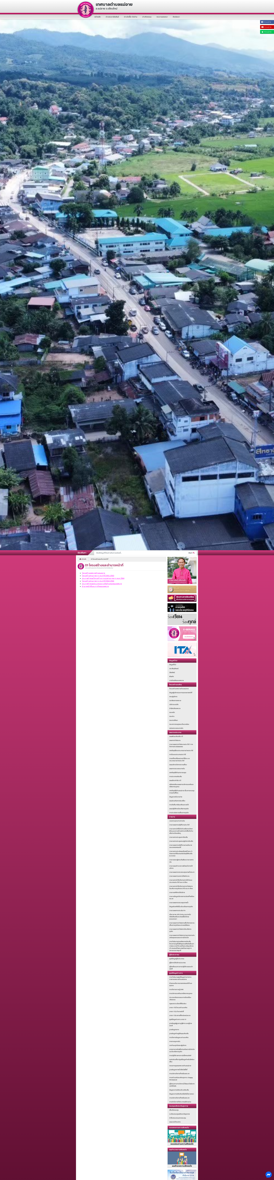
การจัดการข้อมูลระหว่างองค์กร (178, 1037)
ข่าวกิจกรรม (146, 16)
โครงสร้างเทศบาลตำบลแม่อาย (179, 689)
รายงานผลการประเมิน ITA (177, 910)
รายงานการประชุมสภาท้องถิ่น (178, 837)
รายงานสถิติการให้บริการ (177, 892)
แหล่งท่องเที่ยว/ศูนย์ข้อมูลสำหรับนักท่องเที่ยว (181, 1060)
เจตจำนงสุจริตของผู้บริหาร (177, 1045)
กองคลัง (172, 712)
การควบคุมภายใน (174, 1041)
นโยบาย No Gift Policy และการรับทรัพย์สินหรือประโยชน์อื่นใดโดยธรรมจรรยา (180, 916)
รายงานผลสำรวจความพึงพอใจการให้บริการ (181, 867)
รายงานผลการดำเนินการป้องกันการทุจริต (180, 930)
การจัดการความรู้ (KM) (176, 989)
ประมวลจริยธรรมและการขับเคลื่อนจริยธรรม (180, 998)
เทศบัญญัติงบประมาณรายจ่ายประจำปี (181, 750)
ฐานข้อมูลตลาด (174, 1029)
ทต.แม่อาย (267, 31)
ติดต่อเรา (176, 16)
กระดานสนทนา (162, 16)
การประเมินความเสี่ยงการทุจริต (179, 813)
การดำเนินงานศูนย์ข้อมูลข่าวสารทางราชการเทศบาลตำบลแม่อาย (180, 978)
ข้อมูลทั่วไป (172, 665)
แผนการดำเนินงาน (174, 740)
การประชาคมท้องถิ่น (175, 776)
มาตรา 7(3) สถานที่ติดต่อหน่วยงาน (179, 1015)
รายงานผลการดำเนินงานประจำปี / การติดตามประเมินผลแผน (181, 745)
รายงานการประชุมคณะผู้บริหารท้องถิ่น (181, 841)
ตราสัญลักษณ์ (173, 668)
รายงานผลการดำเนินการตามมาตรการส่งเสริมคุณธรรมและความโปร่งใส (182, 936)
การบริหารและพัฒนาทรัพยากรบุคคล (180, 993)
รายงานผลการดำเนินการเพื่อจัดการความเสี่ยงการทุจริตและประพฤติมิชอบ (181, 924)
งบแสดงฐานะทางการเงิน (177, 821)
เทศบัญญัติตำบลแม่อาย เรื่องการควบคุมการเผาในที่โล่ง (181, 792)
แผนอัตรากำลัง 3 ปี (175, 780)
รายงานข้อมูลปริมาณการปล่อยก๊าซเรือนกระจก (181, 897)
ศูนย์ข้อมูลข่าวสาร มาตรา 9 (177, 1019)
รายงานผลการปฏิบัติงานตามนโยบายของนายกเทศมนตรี (180, 846)
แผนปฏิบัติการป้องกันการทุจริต (179, 809)
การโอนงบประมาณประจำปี (177, 754)
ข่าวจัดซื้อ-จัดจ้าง (130, 16)
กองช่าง (171, 716)
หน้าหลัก (97, 16)
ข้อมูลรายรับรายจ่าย (175, 797)
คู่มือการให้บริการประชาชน (177, 963)
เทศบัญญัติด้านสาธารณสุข (177, 772)
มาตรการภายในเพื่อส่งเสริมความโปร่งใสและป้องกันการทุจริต (182, 1050)
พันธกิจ (171, 676)
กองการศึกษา (173, 720)
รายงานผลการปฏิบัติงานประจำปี (179, 825)
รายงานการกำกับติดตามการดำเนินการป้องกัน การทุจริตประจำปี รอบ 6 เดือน (181, 887)
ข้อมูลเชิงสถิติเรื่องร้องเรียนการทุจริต (181, 906)
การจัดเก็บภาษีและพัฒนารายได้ (179, 805)
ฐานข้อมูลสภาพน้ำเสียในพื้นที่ (178, 1070)
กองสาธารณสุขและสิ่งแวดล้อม (179, 724)
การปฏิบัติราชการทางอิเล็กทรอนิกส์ (180, 1055)
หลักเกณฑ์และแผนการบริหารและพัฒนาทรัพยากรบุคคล (181, 785)
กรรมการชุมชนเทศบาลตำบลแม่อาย (180, 1066)
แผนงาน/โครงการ (175, 1122)
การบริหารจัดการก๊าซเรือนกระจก (179, 1073)
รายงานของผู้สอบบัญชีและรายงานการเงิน (181, 861)
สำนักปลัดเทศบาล (174, 708)
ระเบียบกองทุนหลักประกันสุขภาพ (179, 1114)
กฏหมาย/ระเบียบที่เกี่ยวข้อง (177, 1003)
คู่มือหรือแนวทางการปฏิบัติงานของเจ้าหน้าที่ (181, 968)
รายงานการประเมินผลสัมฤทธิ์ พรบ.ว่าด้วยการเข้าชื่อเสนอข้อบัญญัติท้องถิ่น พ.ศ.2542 (180, 853)
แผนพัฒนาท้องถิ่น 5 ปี (176, 736)
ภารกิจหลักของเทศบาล (176, 680)
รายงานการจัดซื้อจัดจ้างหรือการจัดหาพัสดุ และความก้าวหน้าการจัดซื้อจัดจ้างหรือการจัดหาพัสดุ (181, 831)
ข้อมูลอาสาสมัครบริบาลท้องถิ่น (179, 1090)
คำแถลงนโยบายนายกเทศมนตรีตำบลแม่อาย (180, 984)
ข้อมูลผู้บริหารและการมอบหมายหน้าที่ (180, 693)
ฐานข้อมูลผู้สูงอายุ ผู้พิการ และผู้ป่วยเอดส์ (180, 1024)
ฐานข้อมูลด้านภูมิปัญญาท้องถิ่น (178, 1033)
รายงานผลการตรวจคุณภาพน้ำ (178, 903)
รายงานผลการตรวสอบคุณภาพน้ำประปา (181, 872)
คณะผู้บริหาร (173, 696)
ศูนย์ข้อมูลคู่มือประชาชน (176, 959)
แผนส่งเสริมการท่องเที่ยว (177, 801)
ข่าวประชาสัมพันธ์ (112, 16)
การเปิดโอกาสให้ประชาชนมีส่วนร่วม (180, 1102)
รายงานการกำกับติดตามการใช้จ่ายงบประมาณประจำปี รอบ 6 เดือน (180, 881)
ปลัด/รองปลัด (173, 704)
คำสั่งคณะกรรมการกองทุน (177, 1118)
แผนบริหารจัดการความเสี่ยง (178, 765)
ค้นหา (190, 553)
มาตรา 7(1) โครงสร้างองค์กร (178, 1007)
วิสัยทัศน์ (172, 672)
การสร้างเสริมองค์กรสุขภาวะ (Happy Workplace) (181, 1078)
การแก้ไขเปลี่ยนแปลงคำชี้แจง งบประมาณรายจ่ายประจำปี (179, 759)
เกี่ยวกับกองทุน (174, 1110)
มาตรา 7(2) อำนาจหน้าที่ (176, 1011)
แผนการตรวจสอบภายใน (177, 769)
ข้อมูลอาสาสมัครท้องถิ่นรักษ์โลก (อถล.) (181, 1094)
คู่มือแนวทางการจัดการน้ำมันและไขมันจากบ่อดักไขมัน (181, 1085)
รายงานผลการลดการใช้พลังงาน (179, 876)
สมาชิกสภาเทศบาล (175, 700)
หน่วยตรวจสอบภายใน (176, 728)
